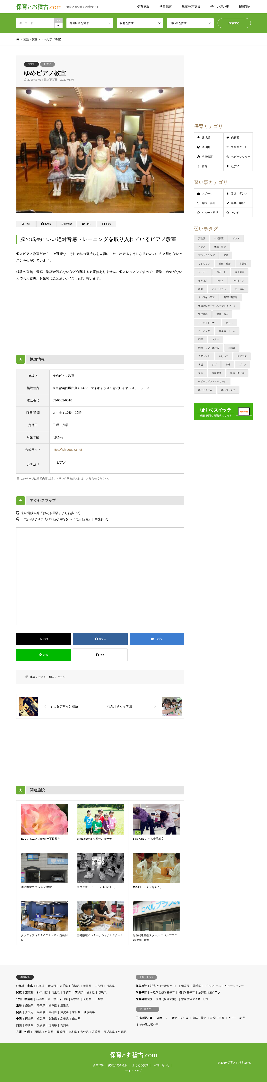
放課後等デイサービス (195, 999)
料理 (200, 339)
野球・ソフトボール (208, 347)
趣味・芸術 (208, 203)
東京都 (31, 64)
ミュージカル (219, 289)
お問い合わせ (161, 1065)
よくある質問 (140, 1065)
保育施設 (143, 6)
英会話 (201, 238)
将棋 (200, 364)
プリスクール (239, 147)
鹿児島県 (109, 1031)
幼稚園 (206, 147)
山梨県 (99, 999)
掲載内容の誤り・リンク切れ (54, 478)
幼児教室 (219, 238)
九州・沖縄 (23, 1031)
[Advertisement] (100, 316)
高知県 (64, 1025)
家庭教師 (216, 373)
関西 (19, 1012)
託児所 (206, 137)
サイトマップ (133, 1070)
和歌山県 (89, 1012)
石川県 (64, 999)
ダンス (236, 238)
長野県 (87, 999)
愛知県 (29, 1005)
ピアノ (47, 64)
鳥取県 (53, 1018)
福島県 (111, 985)
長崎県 (61, 1031)
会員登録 (98, 1065)
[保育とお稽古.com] (133, 1056)
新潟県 (40, 999)
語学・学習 (238, 203)
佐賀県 (49, 1031)
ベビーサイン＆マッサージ (212, 381)
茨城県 (79, 992)
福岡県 (37, 1031)
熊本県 (73, 1031)
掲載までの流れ (117, 1065)
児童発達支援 (191, 6)
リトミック (204, 263)
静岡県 (41, 1005)
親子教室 (239, 272)
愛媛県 (41, 1025)
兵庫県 (41, 1012)
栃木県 (91, 992)
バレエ (220, 280)
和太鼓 (231, 347)
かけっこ (223, 356)
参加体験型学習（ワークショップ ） (217, 305)
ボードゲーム (205, 390)
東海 (19, 1005)
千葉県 (67, 992)
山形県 (99, 985)
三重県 (64, 1005)
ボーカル (239, 289)
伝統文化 (242, 356)
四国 (19, 1025)
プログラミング (206, 255)
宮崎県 (96, 1031)
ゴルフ (242, 364)
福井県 (75, 999)
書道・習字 (222, 314)
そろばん (203, 280)
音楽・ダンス (239, 193)
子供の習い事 (219, 6)
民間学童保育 (186, 992)
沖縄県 (122, 1031)
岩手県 (64, 985)
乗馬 (200, 373)
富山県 (52, 999)
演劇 (200, 289)
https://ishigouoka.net (67, 449)
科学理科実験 (231, 297)
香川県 (29, 1025)
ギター (215, 339)
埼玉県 (55, 992)
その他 (235, 212)
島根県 (64, 1018)
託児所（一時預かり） (164, 985)
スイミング (204, 331)
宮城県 (75, 985)
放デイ (235, 166)
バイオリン (238, 280)
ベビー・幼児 (210, 212)
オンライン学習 (206, 297)
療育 (204, 166)
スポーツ (207, 193)
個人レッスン (57, 676)
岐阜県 (53, 1005)
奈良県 (76, 1012)
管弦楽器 (203, 314)
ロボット (221, 272)
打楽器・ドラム (227, 331)
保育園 (235, 137)
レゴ (214, 364)
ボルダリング (228, 390)
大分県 (84, 1031)
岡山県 (29, 1018)
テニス (229, 322)
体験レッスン (38, 676)
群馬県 (102, 992)
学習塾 (243, 263)
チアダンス (204, 356)
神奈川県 (42, 992)
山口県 (76, 1018)
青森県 (52, 985)
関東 (19, 992)
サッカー (203, 272)
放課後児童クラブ (209, 992)
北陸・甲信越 (24, 999)
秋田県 (87, 985)
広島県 (41, 1018)
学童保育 (165, 6)
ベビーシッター (240, 156)
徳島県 (53, 1025)
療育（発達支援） (167, 999)
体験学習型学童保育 (162, 992)
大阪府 (29, 1012)
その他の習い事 (149, 1024)
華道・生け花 (237, 373)
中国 (19, 1018)
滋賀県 (64, 1012)
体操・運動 (220, 247)
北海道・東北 (24, 985)
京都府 (53, 1012)
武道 (226, 255)
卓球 (228, 364)
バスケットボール (207, 322)
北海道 (40, 985)
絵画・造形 (225, 263)
